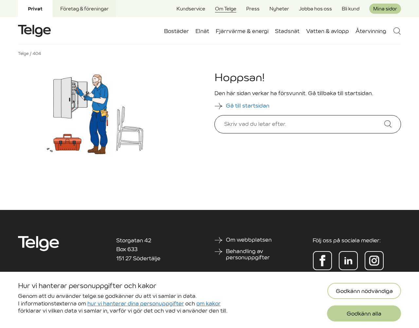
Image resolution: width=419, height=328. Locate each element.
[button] (397, 31)
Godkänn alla (364, 314)
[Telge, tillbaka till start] (34, 31)
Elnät (202, 31)
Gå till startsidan (248, 106)
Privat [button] (35, 8)
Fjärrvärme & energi (242, 31)
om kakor (208, 303)
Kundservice (190, 8)
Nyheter (279, 8)
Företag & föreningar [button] (84, 8)
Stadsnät (287, 31)
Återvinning (370, 31)
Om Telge (225, 8)
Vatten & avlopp (327, 31)
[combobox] (297, 124)
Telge (23, 53)
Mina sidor (385, 8)
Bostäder (176, 31)
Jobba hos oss (315, 8)
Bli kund (350, 8)
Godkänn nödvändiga (364, 291)
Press (253, 8)
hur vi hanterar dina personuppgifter (135, 303)
